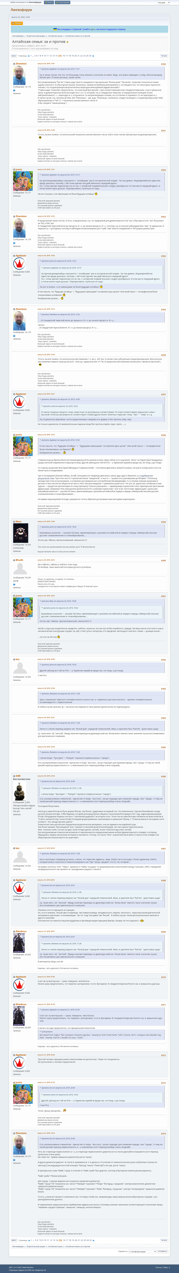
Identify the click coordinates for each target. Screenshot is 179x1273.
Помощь (158, 1267)
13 (53, 55)
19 (72, 55)
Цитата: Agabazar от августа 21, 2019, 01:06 (61, 1009)
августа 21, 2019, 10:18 (46, 1133)
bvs (17, 659)
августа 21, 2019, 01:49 (46, 1004)
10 (45, 55)
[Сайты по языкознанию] (14, 584)
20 (75, 55)
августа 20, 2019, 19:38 (46, 521)
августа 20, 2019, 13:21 (46, 169)
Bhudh (19, 560)
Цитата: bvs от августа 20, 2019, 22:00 (58, 1088)
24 (87, 55)
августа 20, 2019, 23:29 (46, 776)
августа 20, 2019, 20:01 (46, 560)
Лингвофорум (21, 10)
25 (90, 55)
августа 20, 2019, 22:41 (46, 717)
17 (67, 55)
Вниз (14, 56)
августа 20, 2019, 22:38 (46, 688)
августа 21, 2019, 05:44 (46, 1055)
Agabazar (21, 255)
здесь (92, 29)
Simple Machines (28, 1267)
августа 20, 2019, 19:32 (46, 435)
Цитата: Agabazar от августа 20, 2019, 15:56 (61, 440)
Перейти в (122, 1251)
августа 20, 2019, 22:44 (46, 747)
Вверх (14, 1240)
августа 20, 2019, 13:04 (46, 130)
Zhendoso (21, 63)
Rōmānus (21, 931)
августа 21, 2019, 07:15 (46, 1082)
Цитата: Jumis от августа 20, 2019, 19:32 (59, 527)
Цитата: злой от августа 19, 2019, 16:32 (60, 406)
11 (48, 55)
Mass (18, 521)
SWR (18, 775)
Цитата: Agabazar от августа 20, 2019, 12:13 (61, 175)
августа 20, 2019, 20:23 (46, 596)
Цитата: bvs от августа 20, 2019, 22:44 (58, 781)
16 (64, 55)
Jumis (19, 169)
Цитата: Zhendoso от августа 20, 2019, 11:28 (61, 693)
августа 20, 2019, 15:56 (46, 255)
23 (84, 55)
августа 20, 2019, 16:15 (46, 309)
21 (78, 55)
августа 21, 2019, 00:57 (46, 931)
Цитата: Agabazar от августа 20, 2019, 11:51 (61, 69)
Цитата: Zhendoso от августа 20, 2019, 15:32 (61, 314)
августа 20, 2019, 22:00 (46, 659)
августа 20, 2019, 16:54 (46, 354)
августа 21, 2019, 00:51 (46, 880)
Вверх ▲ (167, 1267)
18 (70, 55)
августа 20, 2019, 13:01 (46, 63)
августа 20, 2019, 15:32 (46, 216)
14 (56, 55)
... (33, 55)
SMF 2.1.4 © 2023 (15, 1267)
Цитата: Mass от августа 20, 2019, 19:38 (59, 601)
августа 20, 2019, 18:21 (46, 394)
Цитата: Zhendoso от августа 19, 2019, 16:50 (61, 399)
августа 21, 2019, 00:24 (46, 848)
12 (51, 55)
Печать (164, 56)
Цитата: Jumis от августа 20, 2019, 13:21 (59, 261)
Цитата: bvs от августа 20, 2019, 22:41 (58, 885)
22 (81, 55)
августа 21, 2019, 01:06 (46, 977)
